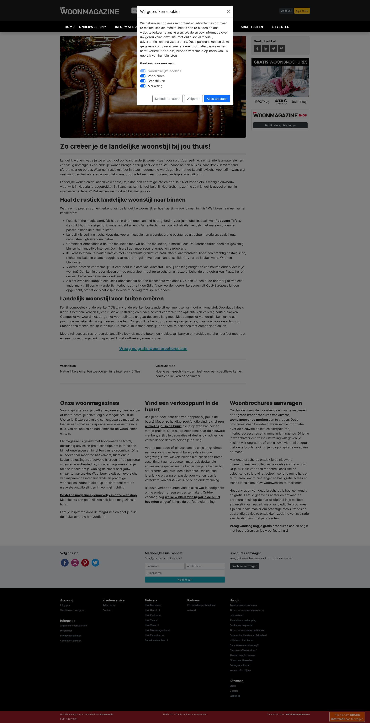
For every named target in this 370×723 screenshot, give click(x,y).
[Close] (228, 11)
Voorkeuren (156, 76)
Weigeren (193, 99)
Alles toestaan (217, 99)
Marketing (155, 86)
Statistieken (156, 81)
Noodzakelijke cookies (164, 71)
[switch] (143, 75)
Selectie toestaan (167, 99)
